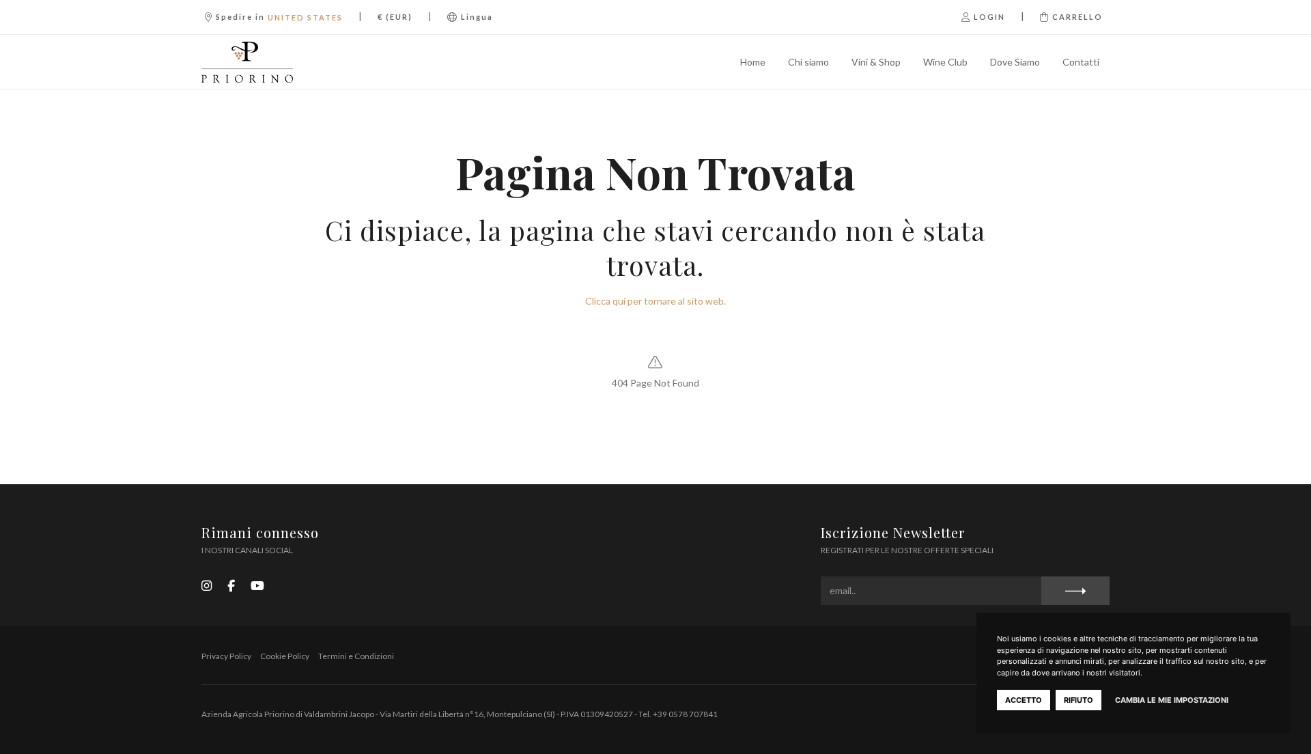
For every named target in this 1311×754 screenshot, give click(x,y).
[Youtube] (257, 585)
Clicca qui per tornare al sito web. (655, 301)
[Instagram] (206, 585)
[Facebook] (231, 585)
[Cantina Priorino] (268, 62)
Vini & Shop (876, 62)
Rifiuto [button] (1078, 700)
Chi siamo (808, 62)
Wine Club (945, 62)
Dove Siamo (1015, 62)
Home (752, 62)
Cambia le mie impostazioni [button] (1171, 700)
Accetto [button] (1023, 700)
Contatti (1080, 62)
